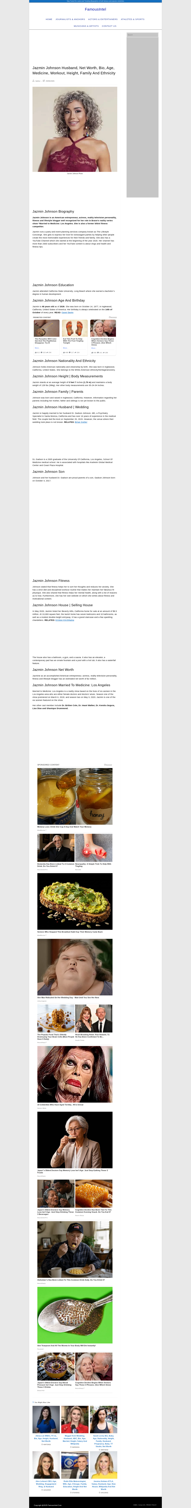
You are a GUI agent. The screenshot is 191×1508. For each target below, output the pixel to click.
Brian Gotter (81, 422)
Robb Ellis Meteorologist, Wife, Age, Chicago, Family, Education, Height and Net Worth (75, 1485)
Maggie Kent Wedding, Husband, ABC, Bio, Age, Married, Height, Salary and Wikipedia (75, 1440)
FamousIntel (95, 9)
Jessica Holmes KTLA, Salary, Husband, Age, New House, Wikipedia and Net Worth (104, 1485)
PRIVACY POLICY (151, 1505)
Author (38, 81)
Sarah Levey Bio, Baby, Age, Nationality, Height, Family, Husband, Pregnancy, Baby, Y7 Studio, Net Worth (103, 1441)
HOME (135, 1505)
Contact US (141, 1505)
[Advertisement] (74, 48)
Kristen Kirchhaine (64, 620)
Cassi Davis (68, 312)
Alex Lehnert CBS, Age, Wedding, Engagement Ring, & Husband (46, 1484)
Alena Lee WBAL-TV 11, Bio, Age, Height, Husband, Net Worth (46, 1438)
